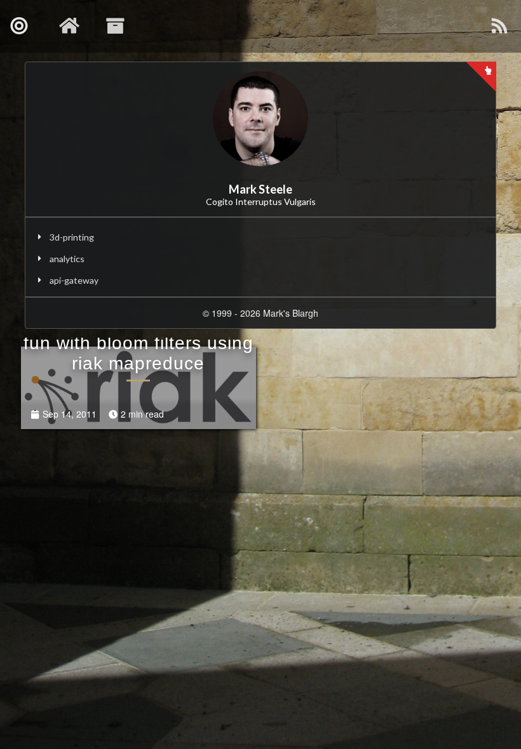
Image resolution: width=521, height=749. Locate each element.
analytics (67, 258)
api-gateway (74, 280)
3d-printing (72, 237)
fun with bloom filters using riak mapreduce (139, 353)
